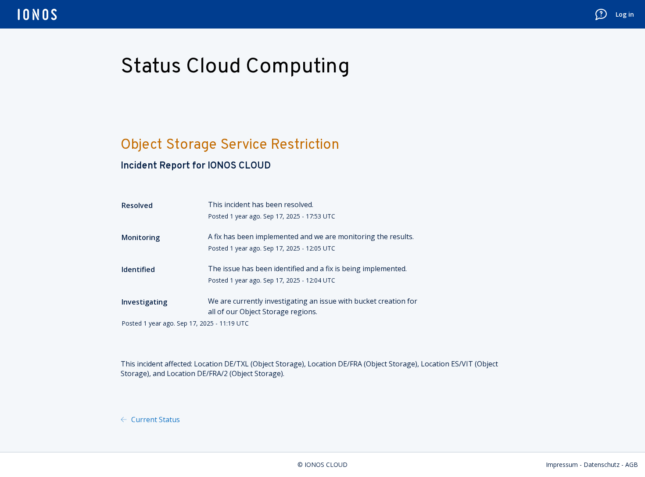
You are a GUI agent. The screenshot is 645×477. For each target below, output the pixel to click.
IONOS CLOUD (239, 166)
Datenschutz (602, 464)
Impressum (562, 464)
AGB (631, 464)
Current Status (154, 419)
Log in (625, 14)
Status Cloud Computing (235, 67)
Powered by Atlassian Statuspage (272, 419)
